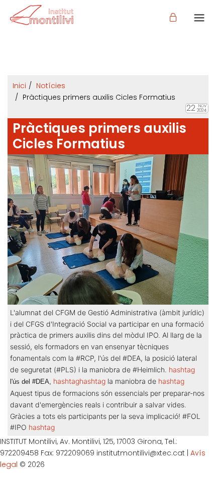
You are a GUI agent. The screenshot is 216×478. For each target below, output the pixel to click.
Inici (19, 86)
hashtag (66, 381)
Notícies (50, 86)
